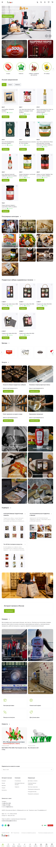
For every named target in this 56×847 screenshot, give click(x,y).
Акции (10, 84)
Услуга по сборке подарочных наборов (14, 384)
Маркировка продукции (36, 414)
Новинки (17, 84)
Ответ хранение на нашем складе (12, 414)
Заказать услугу (8, 391)
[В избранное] (16, 90)
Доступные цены (34, 717)
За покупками (9, 20)
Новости (17, 787)
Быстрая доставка (9, 705)
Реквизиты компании (33, 794)
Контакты (4, 790)
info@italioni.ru (9, 806)
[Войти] (45, 2)
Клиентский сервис (35, 705)
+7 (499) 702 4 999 (6, 803)
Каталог (4, 780)
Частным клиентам (33, 787)
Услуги (3, 787)
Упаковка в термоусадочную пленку (39, 384)
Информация (31, 777)
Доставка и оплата (32, 780)
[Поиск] (41, 2)
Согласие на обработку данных (28, 832)
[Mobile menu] (2, 2)
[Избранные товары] (48, 2)
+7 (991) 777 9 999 (6, 805)
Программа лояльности (34, 789)
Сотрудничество (32, 791)
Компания (17, 777)
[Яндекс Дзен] (8, 825)
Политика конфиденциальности (45, 832)
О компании (9, 611)
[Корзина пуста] (52, 2)
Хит (4, 84)
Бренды (4, 785)
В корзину (5, 116)
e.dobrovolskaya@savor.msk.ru (9, 820)
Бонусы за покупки (9, 717)
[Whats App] (5, 825)
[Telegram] (3, 825)
